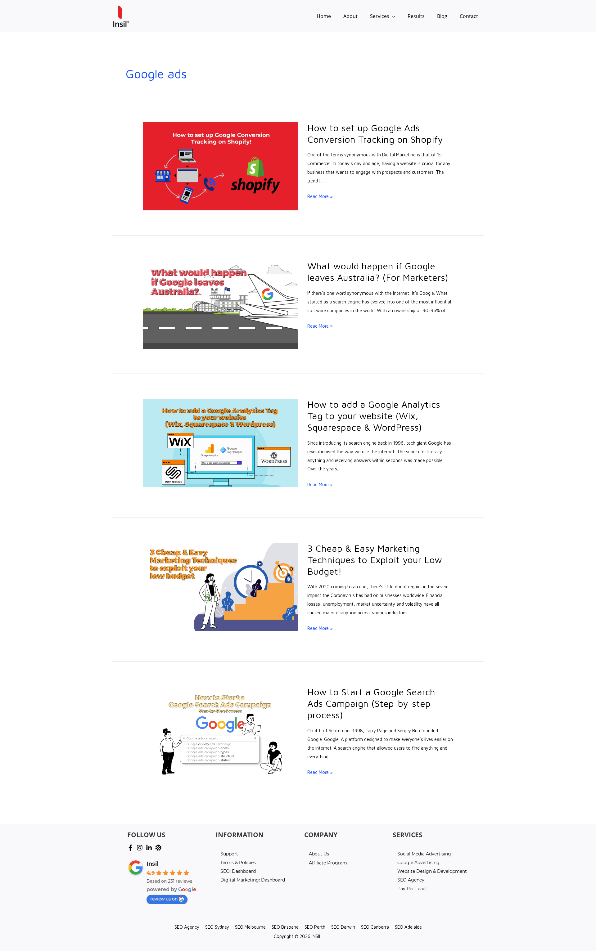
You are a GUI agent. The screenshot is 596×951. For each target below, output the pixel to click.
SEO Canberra (375, 927)
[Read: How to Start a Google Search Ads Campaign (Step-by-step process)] (220, 730)
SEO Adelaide (408, 927)
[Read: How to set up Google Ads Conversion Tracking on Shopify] (220, 165)
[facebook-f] (131, 848)
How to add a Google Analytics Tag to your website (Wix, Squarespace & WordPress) (373, 416)
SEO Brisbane (285, 927)
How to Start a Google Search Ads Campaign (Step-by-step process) (371, 703)
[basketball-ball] (159, 848)
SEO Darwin (343, 927)
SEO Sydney (217, 927)
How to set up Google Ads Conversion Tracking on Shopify (375, 133)
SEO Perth (315, 927)
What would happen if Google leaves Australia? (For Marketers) (377, 271)
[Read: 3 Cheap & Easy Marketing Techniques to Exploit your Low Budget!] (220, 586)
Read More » (319, 196)
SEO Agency (186, 927)
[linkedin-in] (150, 848)
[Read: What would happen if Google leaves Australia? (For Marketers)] (220, 304)
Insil (152, 863)
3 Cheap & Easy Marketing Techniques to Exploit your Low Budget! (374, 559)
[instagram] (141, 848)
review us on (164, 899)
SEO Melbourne (250, 927)
